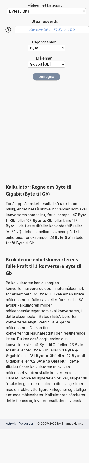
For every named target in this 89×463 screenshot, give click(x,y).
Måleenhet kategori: (44, 5)
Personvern (27, 423)
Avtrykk (11, 423)
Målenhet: (44, 58)
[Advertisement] (44, 132)
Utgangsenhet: (44, 42)
